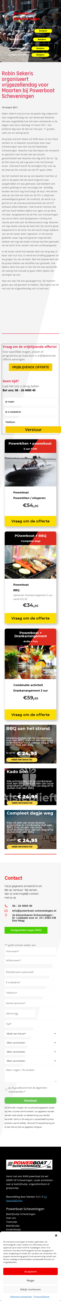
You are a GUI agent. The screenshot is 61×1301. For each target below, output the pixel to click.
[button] (56, 1235)
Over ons (11, 1217)
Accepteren (30, 1271)
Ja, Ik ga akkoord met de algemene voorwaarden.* (27, 1089)
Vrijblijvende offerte (30, 367)
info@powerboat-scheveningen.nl (34, 910)
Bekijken (43, 31)
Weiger (30, 1280)
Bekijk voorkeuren (30, 1289)
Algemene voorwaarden (21, 1296)
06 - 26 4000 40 (22, 905)
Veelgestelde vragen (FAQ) (26, 930)
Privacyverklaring (41, 1296)
